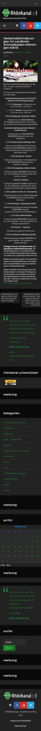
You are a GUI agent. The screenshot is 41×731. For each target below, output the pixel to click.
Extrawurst (8, 434)
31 (3, 561)
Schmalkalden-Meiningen (14, 473)
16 (38, 546)
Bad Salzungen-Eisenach (14, 422)
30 (38, 556)
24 (3, 556)
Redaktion (17, 52)
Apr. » (8, 565)
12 (14, 546)
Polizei (6, 462)
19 (14, 551)
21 (26, 551)
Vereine (6, 484)
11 (9, 546)
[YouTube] (30, 25)
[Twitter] (37, 25)
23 (38, 551)
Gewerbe (7, 445)
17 (3, 551)
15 (32, 546)
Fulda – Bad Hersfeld (12, 439)
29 (32, 556)
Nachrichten (8, 456)
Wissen (6, 490)
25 (9, 556)
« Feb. (2, 565)
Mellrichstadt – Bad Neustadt (16, 451)
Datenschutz (20, 726)
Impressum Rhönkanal (20, 721)
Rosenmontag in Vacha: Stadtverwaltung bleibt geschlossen (9, 297)
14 (26, 546)
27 (20, 556)
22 (32, 551)
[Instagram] (17, 25)
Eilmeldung (8, 428)
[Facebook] (23, 25)
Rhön (5, 467)
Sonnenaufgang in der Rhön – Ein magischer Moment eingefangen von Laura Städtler (31, 299)
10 (3, 546)
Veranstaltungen (10, 479)
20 (20, 551)
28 (26, 556)
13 (20, 546)
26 (14, 556)
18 (9, 551)
